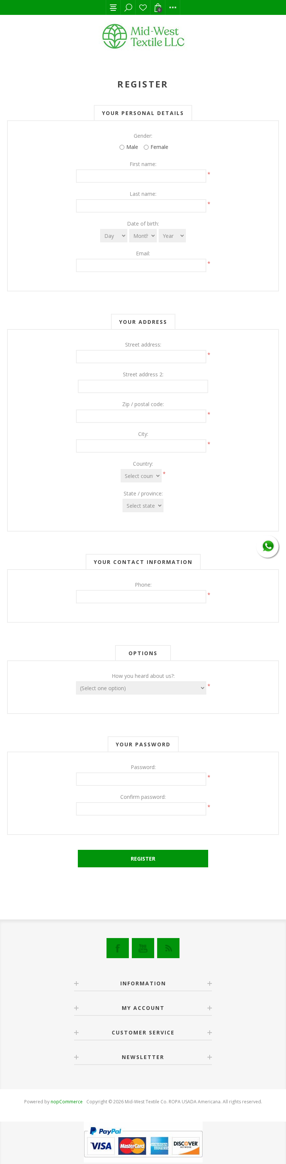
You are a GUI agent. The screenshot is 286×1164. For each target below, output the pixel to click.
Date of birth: (143, 223)
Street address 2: (143, 374)
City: (143, 433)
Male (132, 146)
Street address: (143, 344)
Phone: (143, 584)
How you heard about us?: (143, 675)
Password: (143, 767)
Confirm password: (143, 796)
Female (159, 146)
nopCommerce (67, 1101)
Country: (143, 463)
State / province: (143, 493)
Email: (143, 253)
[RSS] (168, 948)
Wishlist (143, 7)
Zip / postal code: (143, 404)
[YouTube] (143, 948)
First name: (143, 164)
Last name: (143, 193)
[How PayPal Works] (143, 1160)
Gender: (143, 135)
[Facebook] (118, 948)
